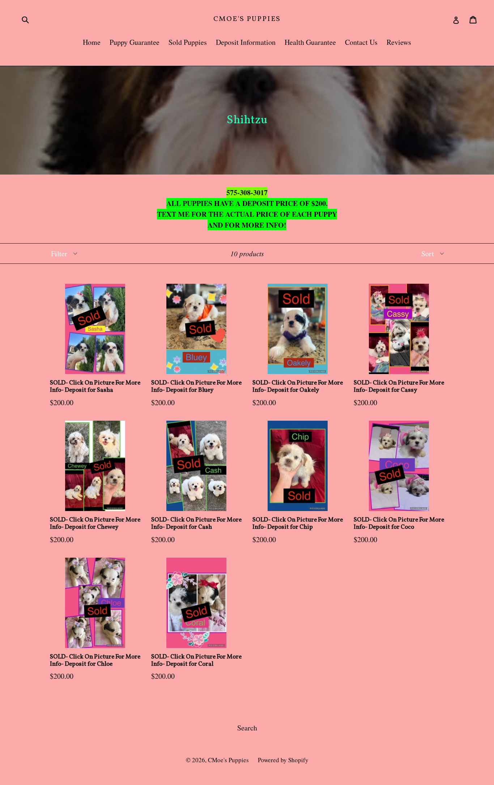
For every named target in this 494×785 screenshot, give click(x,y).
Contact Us (361, 42)
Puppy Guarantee (134, 42)
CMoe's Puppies (247, 19)
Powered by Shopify (283, 760)
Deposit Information (246, 42)
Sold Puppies (188, 42)
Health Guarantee (310, 42)
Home (92, 42)
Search (247, 728)
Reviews (399, 42)
